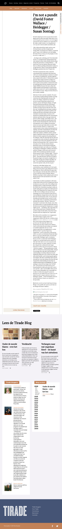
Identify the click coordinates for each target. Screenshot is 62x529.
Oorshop (16, 3)
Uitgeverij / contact (28, 3)
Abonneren (24, 8)
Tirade (46, 3)
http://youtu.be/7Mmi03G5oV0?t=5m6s (43, 289)
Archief (31, 8)
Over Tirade (38, 8)
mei (36, 389)
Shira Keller (40, 220)
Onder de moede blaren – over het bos (49, 389)
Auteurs (21, 3)
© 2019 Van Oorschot (15, 526)
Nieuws (11, 3)
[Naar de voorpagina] (5, 3)
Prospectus (36, 3)
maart (36, 391)
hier (45, 294)
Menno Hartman (46, 394)
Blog (11, 8)
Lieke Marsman (61, 29)
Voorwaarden (7, 526)
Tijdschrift (16, 8)
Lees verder (5, 368)
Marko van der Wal (49, 220)
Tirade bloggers (36, 507)
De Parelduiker (52, 3)
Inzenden (46, 8)
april (36, 390)
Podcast (42, 3)
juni (36, 387)
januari (37, 394)
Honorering (35, 511)
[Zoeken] (58, 3)
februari (37, 393)
